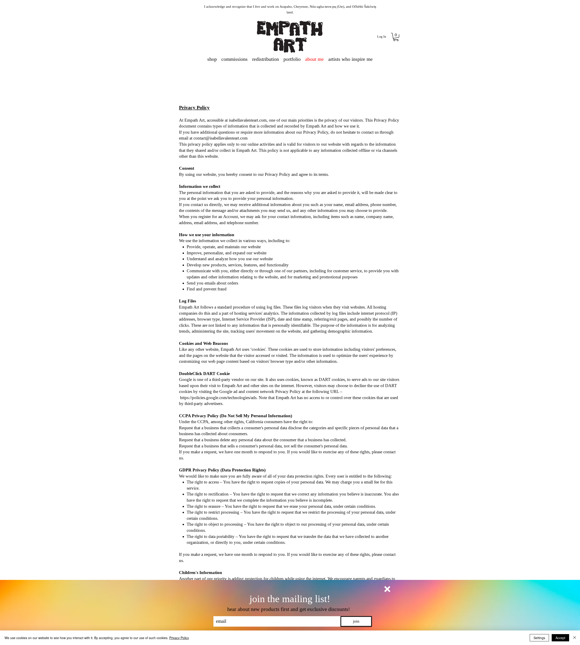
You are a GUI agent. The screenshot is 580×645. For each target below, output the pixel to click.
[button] (387, 589)
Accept (560, 637)
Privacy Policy (179, 637)
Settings (539, 637)
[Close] (574, 637)
